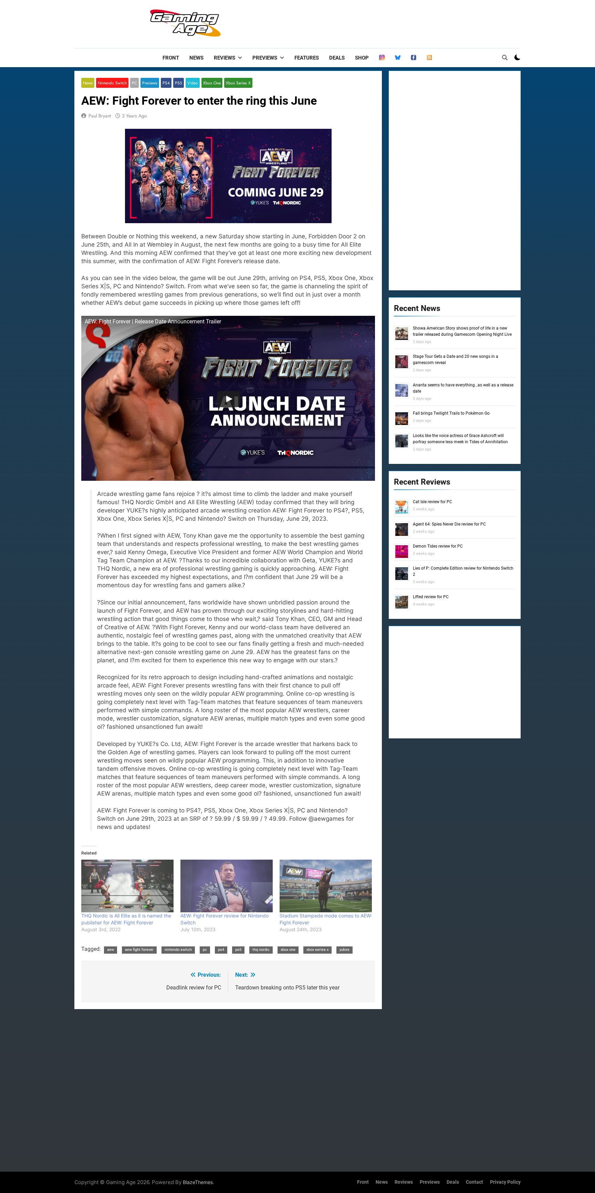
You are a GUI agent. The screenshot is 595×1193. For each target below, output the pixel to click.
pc (205, 949)
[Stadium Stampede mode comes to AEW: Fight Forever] (326, 886)
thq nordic (261, 949)
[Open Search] (505, 57)
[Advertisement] (395, 22)
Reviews (224, 58)
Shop (362, 58)
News (196, 58)
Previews (264, 58)
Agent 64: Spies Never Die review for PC (449, 524)
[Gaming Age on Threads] (382, 58)
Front (171, 58)
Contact (474, 1182)
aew (110, 949)
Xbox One (212, 83)
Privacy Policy (505, 1182)
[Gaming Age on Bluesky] (398, 58)
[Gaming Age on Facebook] (413, 58)
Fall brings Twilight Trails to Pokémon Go (451, 413)
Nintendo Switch (112, 83)
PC (134, 83)
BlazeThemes (198, 1182)
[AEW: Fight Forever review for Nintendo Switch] (226, 886)
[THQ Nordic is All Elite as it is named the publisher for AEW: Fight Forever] (127, 886)
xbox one (288, 949)
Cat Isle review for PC (432, 501)
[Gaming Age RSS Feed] (429, 58)
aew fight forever (139, 949)
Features (306, 58)
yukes (344, 949)
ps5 (238, 949)
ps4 (221, 949)
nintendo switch (178, 949)
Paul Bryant (99, 115)
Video (192, 83)
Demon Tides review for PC (438, 546)
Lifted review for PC (431, 596)
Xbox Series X (238, 83)
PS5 (178, 83)
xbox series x (317, 949)
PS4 (166, 83)
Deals (337, 58)
